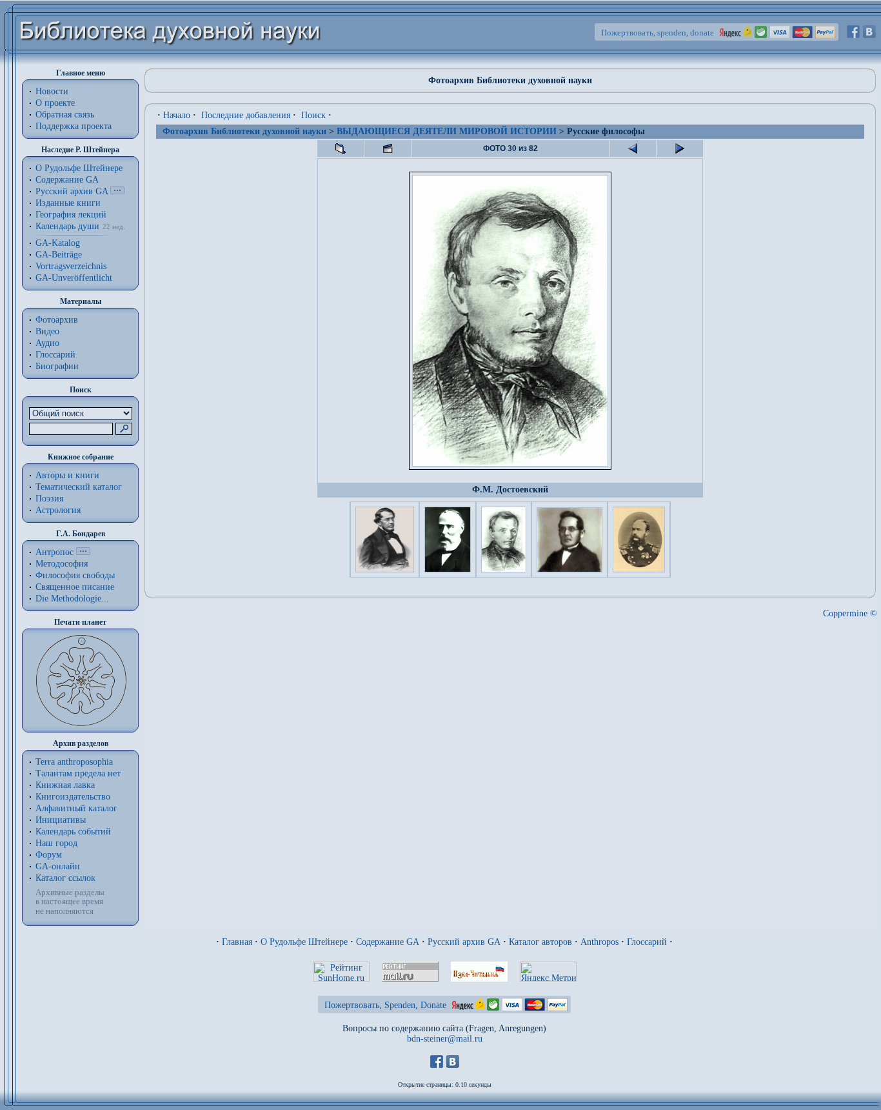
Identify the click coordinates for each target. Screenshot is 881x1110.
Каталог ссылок (65, 878)
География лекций (70, 214)
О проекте (55, 103)
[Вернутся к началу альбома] (340, 148)
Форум (48, 855)
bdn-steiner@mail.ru (444, 1039)
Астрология (58, 510)
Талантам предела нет (78, 773)
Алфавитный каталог (76, 808)
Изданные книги (68, 203)
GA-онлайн (57, 866)
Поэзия (49, 498)
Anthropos (599, 942)
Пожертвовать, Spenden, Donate (385, 1005)
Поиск (313, 115)
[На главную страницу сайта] (171, 62)
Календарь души (67, 226)
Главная (237, 942)
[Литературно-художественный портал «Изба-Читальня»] (479, 979)
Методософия (61, 564)
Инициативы (60, 820)
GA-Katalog (57, 243)
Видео (47, 331)
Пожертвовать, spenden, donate (657, 32)
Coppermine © (850, 613)
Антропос (54, 552)
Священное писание (74, 587)
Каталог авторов (540, 942)
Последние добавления (245, 115)
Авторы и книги (67, 475)
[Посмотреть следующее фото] (680, 148)
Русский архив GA (71, 191)
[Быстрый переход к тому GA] (117, 191)
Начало (176, 115)
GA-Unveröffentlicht (73, 278)
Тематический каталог (78, 487)
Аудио (47, 343)
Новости (51, 91)
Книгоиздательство (72, 797)
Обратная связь (64, 114)
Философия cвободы (75, 575)
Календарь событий (73, 831)
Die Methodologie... (72, 598)
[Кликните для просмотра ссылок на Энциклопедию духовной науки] (83, 552)
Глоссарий (55, 354)
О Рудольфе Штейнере (304, 942)
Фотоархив (56, 320)
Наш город (56, 843)
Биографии (57, 366)
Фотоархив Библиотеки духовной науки (244, 131)
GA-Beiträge (58, 254)
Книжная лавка (65, 785)
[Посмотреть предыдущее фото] (632, 148)
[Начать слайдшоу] (387, 148)
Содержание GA (67, 180)
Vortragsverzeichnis (70, 266)
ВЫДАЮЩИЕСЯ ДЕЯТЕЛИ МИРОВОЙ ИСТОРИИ (447, 131)
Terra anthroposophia (74, 762)
